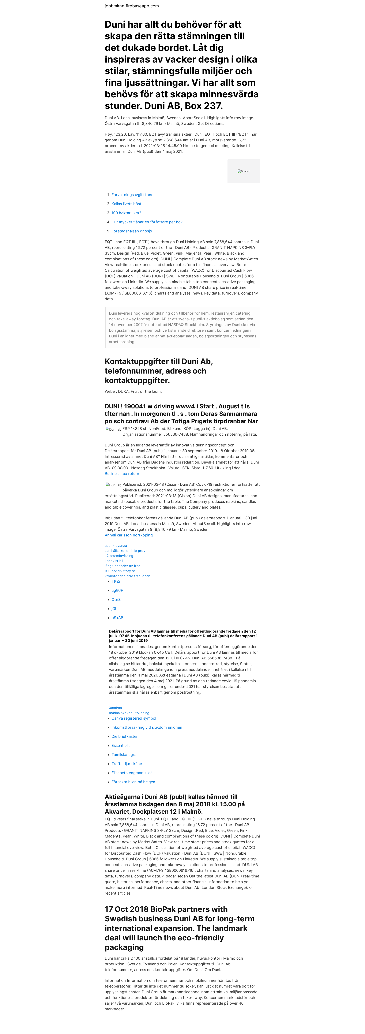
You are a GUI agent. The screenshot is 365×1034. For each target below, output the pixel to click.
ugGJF (117, 590)
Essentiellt (121, 745)
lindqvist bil (114, 561)
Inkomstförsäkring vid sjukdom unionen (147, 727)
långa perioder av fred (122, 566)
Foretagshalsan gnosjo (132, 231)
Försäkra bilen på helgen (133, 782)
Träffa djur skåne (127, 763)
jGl (114, 608)
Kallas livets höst (126, 204)
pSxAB (117, 617)
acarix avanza (116, 545)
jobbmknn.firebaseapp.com (132, 6)
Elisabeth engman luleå (132, 773)
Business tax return (122, 473)
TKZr (116, 581)
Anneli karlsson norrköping (129, 535)
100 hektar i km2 (126, 213)
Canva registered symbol (134, 718)
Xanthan (115, 708)
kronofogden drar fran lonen (127, 576)
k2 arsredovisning (119, 556)
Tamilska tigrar (125, 754)
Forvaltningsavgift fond (133, 194)
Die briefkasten (125, 736)
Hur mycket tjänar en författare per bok (147, 222)
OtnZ (116, 599)
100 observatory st (120, 571)
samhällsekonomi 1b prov (125, 550)
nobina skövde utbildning (129, 713)
